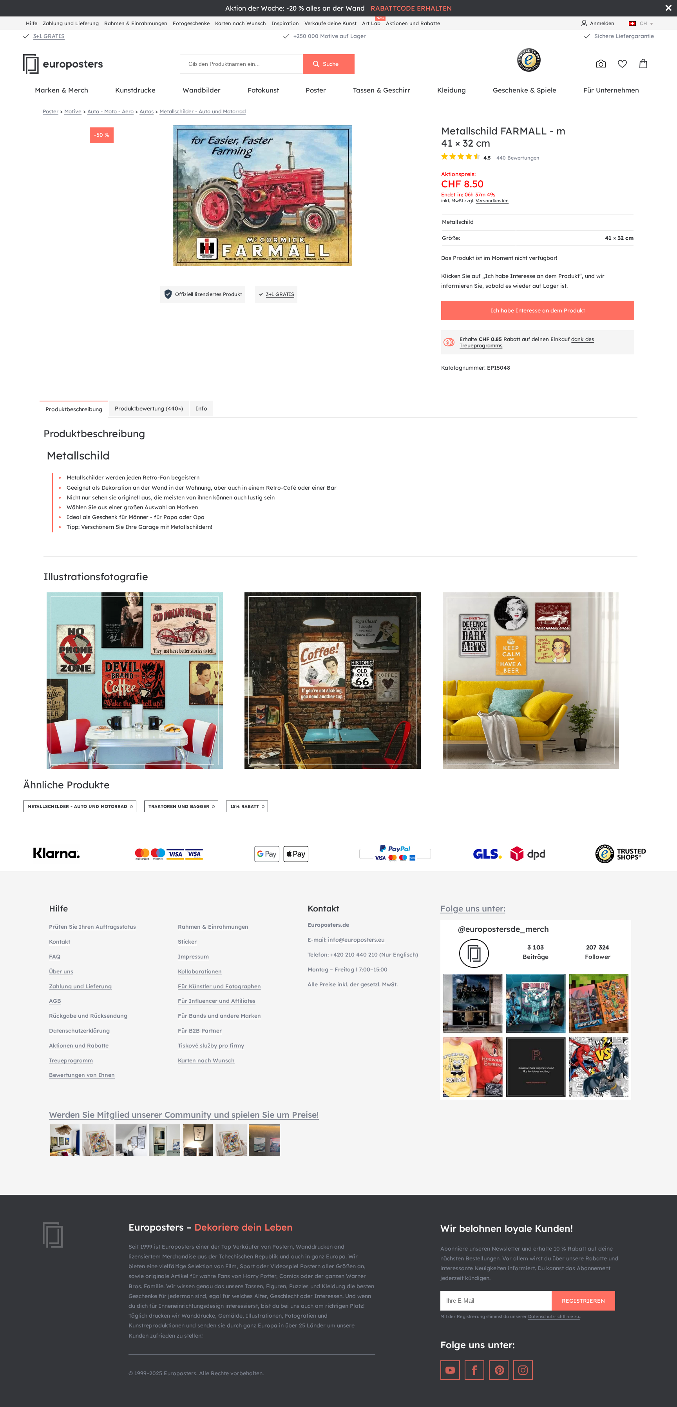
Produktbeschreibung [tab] (73, 409)
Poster (316, 90)
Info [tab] (201, 408)
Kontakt (59, 941)
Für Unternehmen (611, 90)
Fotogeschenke (191, 23)
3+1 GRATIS (49, 36)
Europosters (76, 64)
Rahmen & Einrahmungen (135, 23)
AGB (55, 1000)
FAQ (54, 956)
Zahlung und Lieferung (71, 23)
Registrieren (583, 1300)
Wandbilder (202, 90)
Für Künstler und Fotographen (219, 986)
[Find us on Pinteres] (499, 1370)
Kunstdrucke (135, 90)
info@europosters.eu (356, 939)
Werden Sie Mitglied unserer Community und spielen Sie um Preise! (184, 1114)
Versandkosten (492, 200)
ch (643, 23)
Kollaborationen (200, 971)
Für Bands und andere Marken (219, 1015)
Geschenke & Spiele (524, 90)
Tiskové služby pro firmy (211, 1045)
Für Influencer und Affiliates (216, 1000)
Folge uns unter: (472, 908)
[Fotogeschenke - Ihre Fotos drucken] (601, 64)
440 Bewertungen (517, 157)
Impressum (193, 956)
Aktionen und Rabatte (413, 23)
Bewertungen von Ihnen (82, 1074)
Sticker (187, 941)
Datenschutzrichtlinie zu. (554, 1316)
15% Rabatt (244, 806)
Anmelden (602, 23)
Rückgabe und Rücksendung (88, 1015)
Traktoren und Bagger (178, 806)
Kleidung (451, 90)
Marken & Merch (61, 90)
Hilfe (31, 23)
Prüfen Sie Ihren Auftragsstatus (92, 926)
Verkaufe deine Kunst (330, 23)
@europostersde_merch (503, 929)
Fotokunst (263, 90)
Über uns (61, 971)
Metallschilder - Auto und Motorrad (77, 806)
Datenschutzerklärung (79, 1030)
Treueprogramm (71, 1060)
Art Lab (372, 22)
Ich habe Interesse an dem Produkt (538, 310)
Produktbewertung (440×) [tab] (149, 408)
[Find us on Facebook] (474, 1370)
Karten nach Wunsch (240, 23)
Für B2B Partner (200, 1030)
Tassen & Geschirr (381, 90)
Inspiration (285, 23)
